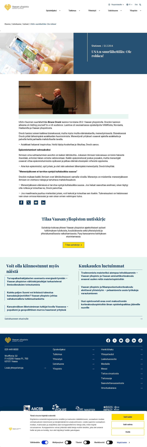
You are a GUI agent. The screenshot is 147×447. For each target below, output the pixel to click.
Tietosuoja (106, 378)
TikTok (140, 340)
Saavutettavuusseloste (112, 383)
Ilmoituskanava (108, 388)
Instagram (127, 340)
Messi (104, 368)
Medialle (105, 364)
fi (129, 5)
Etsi (136, 5)
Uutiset (26, 24)
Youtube (121, 340)
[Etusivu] (17, 7)
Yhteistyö (92, 11)
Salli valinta (127, 424)
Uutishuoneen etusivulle (16, 318)
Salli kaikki (128, 417)
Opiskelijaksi (51, 11)
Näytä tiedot (122, 442)
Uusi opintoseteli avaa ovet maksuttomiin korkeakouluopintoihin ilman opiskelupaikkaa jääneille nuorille (110, 304)
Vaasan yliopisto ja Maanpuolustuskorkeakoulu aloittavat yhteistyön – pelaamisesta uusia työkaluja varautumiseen (109, 290)
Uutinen (96, 45)
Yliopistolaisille (116, 5)
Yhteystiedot (107, 354)
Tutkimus (72, 11)
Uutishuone (113, 11)
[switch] (68, 442)
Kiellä (128, 432)
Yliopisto (133, 11)
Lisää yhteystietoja (14, 367)
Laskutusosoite (109, 359)
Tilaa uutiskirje (72, 244)
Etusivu (7, 24)
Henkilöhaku (107, 349)
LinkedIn (134, 340)
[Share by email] (36, 202)
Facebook (108, 340)
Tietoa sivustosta (110, 373)
